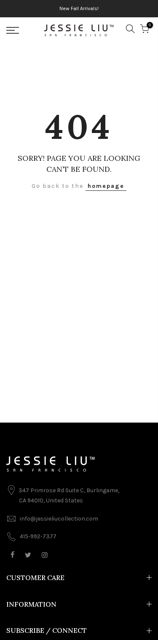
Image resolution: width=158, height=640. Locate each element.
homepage (106, 186)
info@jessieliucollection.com (59, 518)
